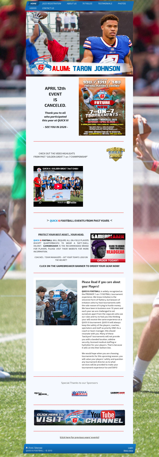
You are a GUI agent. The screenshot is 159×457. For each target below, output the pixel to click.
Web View (128, 450)
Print (31, 447)
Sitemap (38, 447)
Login (130, 447)
